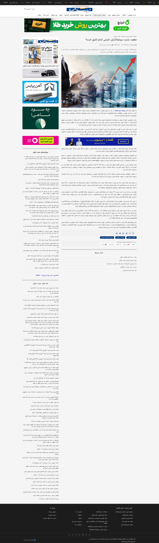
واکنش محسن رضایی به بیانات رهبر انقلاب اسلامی (45, 482)
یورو (142, 2)
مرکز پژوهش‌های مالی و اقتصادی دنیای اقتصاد (96, 522)
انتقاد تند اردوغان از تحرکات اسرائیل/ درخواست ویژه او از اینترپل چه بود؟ (41, 341)
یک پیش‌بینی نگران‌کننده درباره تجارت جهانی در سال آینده (122, 264)
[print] (116, 233)
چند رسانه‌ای (54, 15)
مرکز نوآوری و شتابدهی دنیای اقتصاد (97, 518)
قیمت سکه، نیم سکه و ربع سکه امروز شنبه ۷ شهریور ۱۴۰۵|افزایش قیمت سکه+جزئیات (41, 346)
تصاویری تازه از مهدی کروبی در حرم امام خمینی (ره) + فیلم (43, 256)
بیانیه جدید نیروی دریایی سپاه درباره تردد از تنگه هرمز (45, 288)
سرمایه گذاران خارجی (107, 238)
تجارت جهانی (120, 238)
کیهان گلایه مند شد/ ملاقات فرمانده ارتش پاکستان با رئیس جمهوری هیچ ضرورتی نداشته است (41, 368)
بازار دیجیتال (88, 15)
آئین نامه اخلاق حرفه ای (49, 518)
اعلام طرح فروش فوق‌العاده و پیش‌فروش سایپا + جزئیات (44, 202)
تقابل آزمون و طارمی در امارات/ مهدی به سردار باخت (45, 485)
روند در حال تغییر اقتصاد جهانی (128, 257)
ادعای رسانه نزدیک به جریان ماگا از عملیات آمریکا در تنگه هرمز (43, 317)
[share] (76, 534)
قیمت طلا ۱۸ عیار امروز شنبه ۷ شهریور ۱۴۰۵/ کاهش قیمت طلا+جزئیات (43, 355)
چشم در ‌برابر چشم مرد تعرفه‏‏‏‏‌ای (128, 267)
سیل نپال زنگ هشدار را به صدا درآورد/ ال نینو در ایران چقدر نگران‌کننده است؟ (43, 292)
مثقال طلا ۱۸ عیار (24, 2)
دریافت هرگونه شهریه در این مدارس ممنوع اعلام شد (45, 328)
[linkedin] (123, 233)
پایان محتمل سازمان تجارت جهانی (128, 260)
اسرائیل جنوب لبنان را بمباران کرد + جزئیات (48, 449)
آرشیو (60, 15)
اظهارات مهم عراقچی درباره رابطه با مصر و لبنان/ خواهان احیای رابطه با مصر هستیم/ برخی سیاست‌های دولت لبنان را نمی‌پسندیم (41, 332)
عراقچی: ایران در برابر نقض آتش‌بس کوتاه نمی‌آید (46, 495)
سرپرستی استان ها (76, 521)
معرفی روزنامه (52, 512)
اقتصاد (124, 15)
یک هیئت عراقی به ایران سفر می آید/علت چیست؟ (45, 402)
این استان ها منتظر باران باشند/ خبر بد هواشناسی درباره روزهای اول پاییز (41, 251)
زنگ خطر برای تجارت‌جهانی (130, 270)
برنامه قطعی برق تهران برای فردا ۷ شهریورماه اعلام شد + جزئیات (42, 188)
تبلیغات (79, 515)
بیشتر (39, 15)
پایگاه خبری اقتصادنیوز (127, 525)
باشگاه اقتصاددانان (74, 15)
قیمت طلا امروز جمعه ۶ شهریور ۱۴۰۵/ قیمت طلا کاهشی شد (43, 164)
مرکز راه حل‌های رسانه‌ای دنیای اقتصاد (97, 526)
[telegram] (119, 233)
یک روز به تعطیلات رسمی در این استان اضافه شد (46, 336)
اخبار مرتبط (99, 252)
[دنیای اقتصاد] (79, 9)
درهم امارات (125, 2)
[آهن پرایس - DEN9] (40, 92)
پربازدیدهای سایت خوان (40, 152)
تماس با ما (78, 512)
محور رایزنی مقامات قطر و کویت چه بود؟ (48, 446)
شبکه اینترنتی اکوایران (127, 518)
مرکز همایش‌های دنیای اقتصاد (99, 515)
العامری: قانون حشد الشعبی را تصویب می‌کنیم (47, 268)
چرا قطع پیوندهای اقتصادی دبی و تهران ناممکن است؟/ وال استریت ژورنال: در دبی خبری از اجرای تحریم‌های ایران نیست (41, 436)
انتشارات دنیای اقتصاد (101, 512)
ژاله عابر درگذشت (54, 237)
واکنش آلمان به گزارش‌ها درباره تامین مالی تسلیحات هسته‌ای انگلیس (41, 492)
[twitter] (126, 233)
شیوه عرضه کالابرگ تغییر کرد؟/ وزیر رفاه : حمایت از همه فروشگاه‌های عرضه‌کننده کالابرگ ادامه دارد (41, 175)
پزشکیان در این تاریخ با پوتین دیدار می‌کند (47, 297)
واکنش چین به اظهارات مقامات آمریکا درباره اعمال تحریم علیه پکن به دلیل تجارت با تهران (41, 227)
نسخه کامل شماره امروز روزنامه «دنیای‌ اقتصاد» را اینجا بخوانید (41, 66)
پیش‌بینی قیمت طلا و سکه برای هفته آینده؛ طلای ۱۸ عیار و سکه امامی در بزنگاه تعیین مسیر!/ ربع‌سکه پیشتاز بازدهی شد (42, 212)
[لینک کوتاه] (133, 233)
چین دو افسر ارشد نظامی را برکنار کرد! (49, 499)
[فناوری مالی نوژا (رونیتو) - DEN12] (40, 275)
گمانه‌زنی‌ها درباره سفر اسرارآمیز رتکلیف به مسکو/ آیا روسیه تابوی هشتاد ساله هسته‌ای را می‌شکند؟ (42, 417)
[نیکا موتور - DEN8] (40, 73)
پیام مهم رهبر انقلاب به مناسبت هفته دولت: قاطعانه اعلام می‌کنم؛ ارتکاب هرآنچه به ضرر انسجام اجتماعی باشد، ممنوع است (42, 206)
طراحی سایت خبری (29, 540)
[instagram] (89, 534)
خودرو (82, 15)
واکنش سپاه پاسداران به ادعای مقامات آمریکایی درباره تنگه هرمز (42, 478)
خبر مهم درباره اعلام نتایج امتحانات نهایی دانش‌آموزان (44, 314)
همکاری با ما (78, 525)
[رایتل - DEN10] (40, 140)
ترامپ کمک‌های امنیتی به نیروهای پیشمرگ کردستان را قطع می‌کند (41, 305)
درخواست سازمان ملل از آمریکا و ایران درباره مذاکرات (45, 489)
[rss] (79, 534)
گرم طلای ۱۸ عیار (45, 2)
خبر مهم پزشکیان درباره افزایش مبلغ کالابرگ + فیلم (45, 413)
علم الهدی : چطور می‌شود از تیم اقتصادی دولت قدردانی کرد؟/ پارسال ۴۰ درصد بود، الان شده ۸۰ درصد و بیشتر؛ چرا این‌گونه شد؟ (41, 232)
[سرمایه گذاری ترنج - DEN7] (79, 25)
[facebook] (129, 233)
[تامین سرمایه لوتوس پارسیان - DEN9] (40, 118)
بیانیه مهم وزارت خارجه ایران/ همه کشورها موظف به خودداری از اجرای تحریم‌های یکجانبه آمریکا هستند (42, 184)
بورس (109, 15)
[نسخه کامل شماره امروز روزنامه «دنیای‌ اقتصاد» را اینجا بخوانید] (40, 50)
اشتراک (79, 518)
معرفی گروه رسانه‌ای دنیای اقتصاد (124, 512)
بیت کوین (107, 2)
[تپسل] (66, 138)
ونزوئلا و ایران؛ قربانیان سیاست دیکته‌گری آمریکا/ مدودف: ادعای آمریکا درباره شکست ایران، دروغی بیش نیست (41, 459)
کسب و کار (46, 15)
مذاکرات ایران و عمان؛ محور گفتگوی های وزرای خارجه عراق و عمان (41, 472)
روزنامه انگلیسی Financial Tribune (98, 530)
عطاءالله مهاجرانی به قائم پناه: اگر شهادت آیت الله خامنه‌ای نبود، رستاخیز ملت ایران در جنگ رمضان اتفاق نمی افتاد (42, 260)
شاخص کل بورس (86, 2)
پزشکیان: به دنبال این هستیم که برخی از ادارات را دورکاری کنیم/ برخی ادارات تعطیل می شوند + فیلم (41, 192)
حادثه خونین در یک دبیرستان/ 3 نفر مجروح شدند (45, 463)
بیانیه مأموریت (52, 515)
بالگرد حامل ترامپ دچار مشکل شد (50, 264)
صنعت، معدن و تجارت (99, 15)
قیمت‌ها (66, 15)
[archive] (69, 534)
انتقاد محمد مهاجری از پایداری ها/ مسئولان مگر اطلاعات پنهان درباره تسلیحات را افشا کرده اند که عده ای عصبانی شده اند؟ (41, 426)
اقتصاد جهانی (131, 238)
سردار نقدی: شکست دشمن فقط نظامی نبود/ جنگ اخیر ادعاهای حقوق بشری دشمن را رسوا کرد (42, 467)
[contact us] (72, 534)
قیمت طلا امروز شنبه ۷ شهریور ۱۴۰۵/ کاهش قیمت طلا (44, 350)
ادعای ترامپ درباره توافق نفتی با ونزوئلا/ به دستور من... (44, 409)
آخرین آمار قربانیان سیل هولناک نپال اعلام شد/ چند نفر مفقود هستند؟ (42, 453)
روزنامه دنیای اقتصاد (127, 515)
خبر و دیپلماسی (131, 15)
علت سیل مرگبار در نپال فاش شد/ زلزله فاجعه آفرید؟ (45, 216)
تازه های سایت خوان (40, 283)
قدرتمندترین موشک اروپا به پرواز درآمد (49, 240)
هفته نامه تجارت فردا (127, 521)
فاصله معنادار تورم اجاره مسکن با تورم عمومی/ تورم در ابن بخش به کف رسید (41, 301)
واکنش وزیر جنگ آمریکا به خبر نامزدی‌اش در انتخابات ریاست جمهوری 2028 (41, 393)
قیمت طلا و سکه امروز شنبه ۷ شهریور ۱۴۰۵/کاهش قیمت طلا (43, 359)
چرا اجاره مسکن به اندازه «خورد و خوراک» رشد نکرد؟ (45, 421)
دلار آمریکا (64, 2)
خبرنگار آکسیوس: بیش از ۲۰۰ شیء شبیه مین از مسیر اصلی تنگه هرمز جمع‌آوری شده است (41, 398)
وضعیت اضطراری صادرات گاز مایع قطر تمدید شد (46, 378)
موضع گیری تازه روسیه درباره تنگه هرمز (48, 180)
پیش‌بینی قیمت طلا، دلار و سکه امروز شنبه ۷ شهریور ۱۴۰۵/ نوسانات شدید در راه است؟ (41, 309)
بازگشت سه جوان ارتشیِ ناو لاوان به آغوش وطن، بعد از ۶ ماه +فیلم (41, 219)
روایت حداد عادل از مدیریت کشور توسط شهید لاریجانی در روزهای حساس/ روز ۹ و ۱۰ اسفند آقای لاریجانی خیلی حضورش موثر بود (42, 198)
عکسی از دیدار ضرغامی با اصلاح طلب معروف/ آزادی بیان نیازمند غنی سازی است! (41, 388)
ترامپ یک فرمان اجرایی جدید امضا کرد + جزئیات (46, 475)
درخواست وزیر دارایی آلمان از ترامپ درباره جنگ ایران (45, 406)
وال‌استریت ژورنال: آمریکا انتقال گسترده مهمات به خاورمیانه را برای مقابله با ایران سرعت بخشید (41, 374)
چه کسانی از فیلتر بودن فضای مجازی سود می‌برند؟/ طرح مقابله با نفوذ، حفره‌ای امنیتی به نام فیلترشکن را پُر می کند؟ (41, 363)
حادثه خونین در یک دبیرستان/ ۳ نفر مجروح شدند (45, 223)
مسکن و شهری (116, 15)
